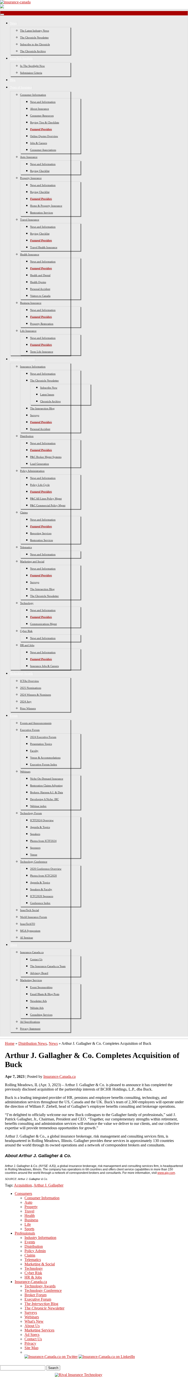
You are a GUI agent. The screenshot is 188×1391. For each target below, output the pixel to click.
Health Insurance (29, 254)
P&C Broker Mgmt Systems (45, 456)
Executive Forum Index (43, 764)
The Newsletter (44, 1308)
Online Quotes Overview (44, 136)
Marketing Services (31, 980)
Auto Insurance (28, 156)
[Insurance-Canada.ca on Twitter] (51, 1357)
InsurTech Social (29, 910)
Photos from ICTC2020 (43, 875)
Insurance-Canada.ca (32, 952)
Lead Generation (39, 463)
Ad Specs (31, 1334)
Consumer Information (33, 94)
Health (29, 1215)
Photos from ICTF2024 (43, 840)
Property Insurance (31, 178)
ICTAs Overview (29, 680)
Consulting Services (41, 1014)
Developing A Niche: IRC (44, 799)
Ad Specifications (30, 1021)
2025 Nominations (30, 687)
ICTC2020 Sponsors (41, 896)
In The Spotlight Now (32, 65)
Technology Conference (33, 861)
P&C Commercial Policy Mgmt (47, 505)
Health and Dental (40, 275)
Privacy (30, 1343)
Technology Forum (31, 813)
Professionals (25, 1233)
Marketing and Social (32, 561)
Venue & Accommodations (45, 757)
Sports (29, 1229)
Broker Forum (35, 1295)
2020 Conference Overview (45, 868)
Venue (33, 854)
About (13, 945)
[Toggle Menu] (2, 14)
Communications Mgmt (43, 623)
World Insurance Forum (33, 916)
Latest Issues (47, 394)
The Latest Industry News (34, 30)
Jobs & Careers (38, 143)
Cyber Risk (26, 631)
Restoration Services (41, 212)
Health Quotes (38, 282)
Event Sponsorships (41, 987)
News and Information (43, 101)
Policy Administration (32, 470)
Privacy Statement (30, 1028)
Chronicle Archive (50, 401)
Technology (27, 603)
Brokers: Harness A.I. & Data (46, 792)
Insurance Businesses (22, 359)
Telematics (26, 547)
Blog (13, 80)
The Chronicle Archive (33, 51)
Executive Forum (30, 729)
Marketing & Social (39, 1264)
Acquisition (23, 1185)
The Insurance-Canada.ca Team (48, 966)
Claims (24, 512)
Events (14, 715)
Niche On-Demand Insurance (46, 778)
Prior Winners (28, 708)
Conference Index (40, 903)
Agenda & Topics (40, 827)
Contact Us (36, 959)
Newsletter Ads (38, 1000)
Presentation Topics (41, 743)
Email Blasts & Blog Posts (44, 994)
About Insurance (39, 108)
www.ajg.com (166, 1173)
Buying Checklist (39, 170)
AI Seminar (26, 937)
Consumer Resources (42, 115)
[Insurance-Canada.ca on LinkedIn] (107, 1357)
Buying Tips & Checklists (44, 122)
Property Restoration (41, 323)
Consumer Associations (43, 149)
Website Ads (37, 1007)
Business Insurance (30, 302)
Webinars (25, 771)
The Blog (41, 1304)
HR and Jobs (27, 645)
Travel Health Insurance (43, 247)
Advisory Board (39, 973)
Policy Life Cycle (40, 484)
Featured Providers (41, 129)
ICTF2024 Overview (42, 820)
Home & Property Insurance (46, 205)
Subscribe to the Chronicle (35, 44)
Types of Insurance (21, 87)
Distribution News (32, 1043)
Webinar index (38, 806)
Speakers (35, 833)
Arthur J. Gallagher (48, 1185)
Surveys (34, 415)
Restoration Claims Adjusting (46, 785)
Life (27, 1224)
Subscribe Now (48, 387)
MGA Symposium (30, 930)
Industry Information (40, 1238)
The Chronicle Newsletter (34, 37)
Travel (29, 1211)
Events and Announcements (35, 723)
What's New (34, 1321)
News (13, 23)
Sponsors (35, 847)
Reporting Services (40, 533)
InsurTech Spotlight (21, 58)
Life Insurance (28, 330)
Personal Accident (40, 288)
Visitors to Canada (40, 295)
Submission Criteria (31, 72)
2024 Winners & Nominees (35, 694)
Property (31, 1207)
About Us (32, 1326)
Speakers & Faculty (41, 889)
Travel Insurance (29, 219)
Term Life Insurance (41, 351)
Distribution (27, 436)
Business (31, 1220)
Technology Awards (21, 673)
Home (9, 1043)
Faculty (34, 750)
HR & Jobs (33, 1277)
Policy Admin (35, 1251)
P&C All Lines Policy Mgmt (46, 498)
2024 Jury (26, 701)
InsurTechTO (27, 923)
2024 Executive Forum (43, 737)
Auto (28, 1202)
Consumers (23, 1193)
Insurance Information (33, 366)
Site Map (31, 1348)
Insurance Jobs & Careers (44, 666)
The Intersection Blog (42, 408)
